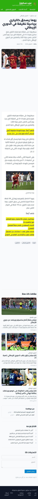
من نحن (35, 494)
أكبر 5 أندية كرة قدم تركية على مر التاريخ (21, 433)
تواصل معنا (29, 494)
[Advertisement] (19, 90)
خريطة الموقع (7, 494)
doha (35, 44)
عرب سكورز (33, 15)
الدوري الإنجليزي (10, 9)
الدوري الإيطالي (24, 15)
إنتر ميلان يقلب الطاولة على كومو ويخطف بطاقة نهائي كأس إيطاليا (19, 392)
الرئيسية (32, 9)
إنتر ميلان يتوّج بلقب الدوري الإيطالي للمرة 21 (19, 356)
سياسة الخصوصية (20, 494)
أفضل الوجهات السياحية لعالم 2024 (24, 412)
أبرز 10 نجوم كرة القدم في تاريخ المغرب (21, 443)
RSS (11, 493)
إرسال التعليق (30, 471)
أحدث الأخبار (23, 9)
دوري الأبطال (33, 317)
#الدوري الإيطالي (26, 243)
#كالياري (17, 243)
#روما (34, 243)
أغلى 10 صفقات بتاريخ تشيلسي (24, 430)
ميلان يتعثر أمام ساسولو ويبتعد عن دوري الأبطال (19, 321)
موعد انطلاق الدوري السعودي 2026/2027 (20, 440)
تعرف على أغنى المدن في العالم (25, 415)
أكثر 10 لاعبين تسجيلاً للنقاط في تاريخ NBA (21, 436)
